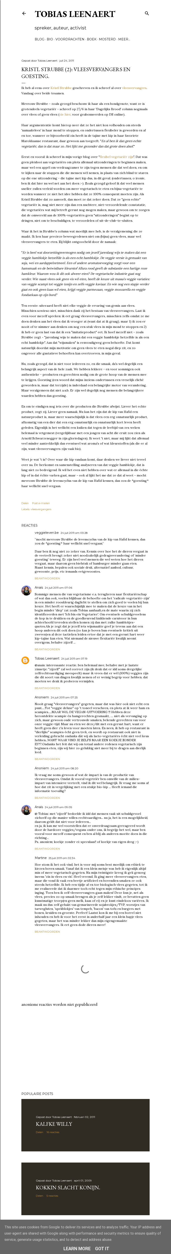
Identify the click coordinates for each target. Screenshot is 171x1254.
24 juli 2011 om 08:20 (64, 768)
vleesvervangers (134, 88)
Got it (102, 1248)
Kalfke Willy (54, 1123)
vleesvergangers (41, 509)
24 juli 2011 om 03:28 (74, 532)
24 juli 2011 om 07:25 (64, 697)
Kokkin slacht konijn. (68, 1187)
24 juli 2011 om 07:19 (74, 658)
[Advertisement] (85, 1049)
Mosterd (107, 39)
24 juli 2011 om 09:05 (58, 807)
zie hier (65, 114)
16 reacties (53, 1132)
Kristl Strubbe (61, 88)
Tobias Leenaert (75, 14)
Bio (50, 39)
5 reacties (52, 1195)
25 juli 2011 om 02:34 (62, 858)
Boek (91, 39)
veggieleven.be (47, 533)
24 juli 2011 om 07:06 (58, 587)
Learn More (77, 1248)
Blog (39, 39)
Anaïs (39, 588)
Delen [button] (25, 503)
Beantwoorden (47, 578)
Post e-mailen (41, 503)
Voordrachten (69, 39)
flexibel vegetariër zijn (116, 157)
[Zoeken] (147, 12)
